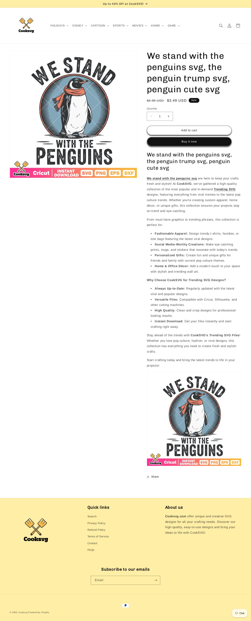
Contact (92, 543)
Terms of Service (98, 536)
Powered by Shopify (38, 612)
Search (92, 516)
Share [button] (155, 476)
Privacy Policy (96, 523)
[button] (59, 26)
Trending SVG (225, 189)
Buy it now (189, 141)
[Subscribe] (156, 580)
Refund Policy (96, 529)
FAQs (91, 549)
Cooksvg (22, 612)
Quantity (152, 108)
